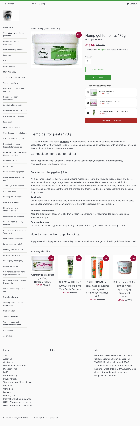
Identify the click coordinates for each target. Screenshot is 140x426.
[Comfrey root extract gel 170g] (43, 263)
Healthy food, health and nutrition (13, 89)
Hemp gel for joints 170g (107, 91)
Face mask (7, 122)
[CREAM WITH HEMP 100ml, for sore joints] (70, 267)
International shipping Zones (17, 399)
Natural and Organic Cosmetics (11, 42)
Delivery (7, 392)
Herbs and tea (9, 66)
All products (8, 336)
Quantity (88, 57)
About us (7, 359)
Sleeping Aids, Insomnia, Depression (13, 303)
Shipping (102, 49)
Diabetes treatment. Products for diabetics (12, 145)
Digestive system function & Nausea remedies (14, 153)
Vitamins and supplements (14, 77)
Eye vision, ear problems (13, 116)
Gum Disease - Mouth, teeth (14, 133)
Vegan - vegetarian (11, 83)
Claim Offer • (111, 120)
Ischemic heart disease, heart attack (13, 223)
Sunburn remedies (10, 316)
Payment (7, 385)
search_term (9, 395)
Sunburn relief (9, 311)
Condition (8, 389)
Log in (33, 4)
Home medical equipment (13, 172)
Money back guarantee (14, 365)
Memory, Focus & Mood (13, 250)
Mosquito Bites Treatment (14, 255)
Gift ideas (7, 61)
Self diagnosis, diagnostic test (13, 290)
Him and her (8, 166)
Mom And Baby (9, 72)
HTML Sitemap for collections (17, 405)
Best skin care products (13, 49)
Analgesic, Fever (10, 191)
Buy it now (98, 77)
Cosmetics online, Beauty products (13, 34)
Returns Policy (10, 375)
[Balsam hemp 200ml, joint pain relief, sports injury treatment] (125, 267)
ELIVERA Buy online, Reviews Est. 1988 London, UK (38, 418)
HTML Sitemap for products (17, 402)
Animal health (8, 330)
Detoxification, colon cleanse (15, 111)
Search (6, 355)
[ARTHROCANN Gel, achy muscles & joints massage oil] (97, 267)
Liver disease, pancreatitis (14, 238)
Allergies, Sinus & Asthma (13, 186)
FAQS (5, 372)
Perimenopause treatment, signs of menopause (14, 273)
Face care (7, 55)
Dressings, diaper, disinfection (10, 98)
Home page (8, 27)
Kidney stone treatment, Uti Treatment (14, 231)
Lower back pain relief (12, 244)
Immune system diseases (13, 216)
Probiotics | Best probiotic (14, 105)
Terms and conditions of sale (17, 382)
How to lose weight (11, 202)
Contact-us (8, 362)
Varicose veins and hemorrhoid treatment (12, 323)
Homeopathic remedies (13, 197)
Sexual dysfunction (11, 297)
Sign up (42, 4)
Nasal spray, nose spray (13, 261)
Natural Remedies (10, 266)
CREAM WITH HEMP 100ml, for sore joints (113, 111)
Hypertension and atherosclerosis (10, 209)
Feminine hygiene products (14, 127)
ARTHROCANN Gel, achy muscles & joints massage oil (97, 286)
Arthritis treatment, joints (13, 138)
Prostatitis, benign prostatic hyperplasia (14, 281)
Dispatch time (10, 369)
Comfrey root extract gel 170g (109, 101)
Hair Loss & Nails (10, 161)
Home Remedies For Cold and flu (13, 178)
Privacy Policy (10, 379)
